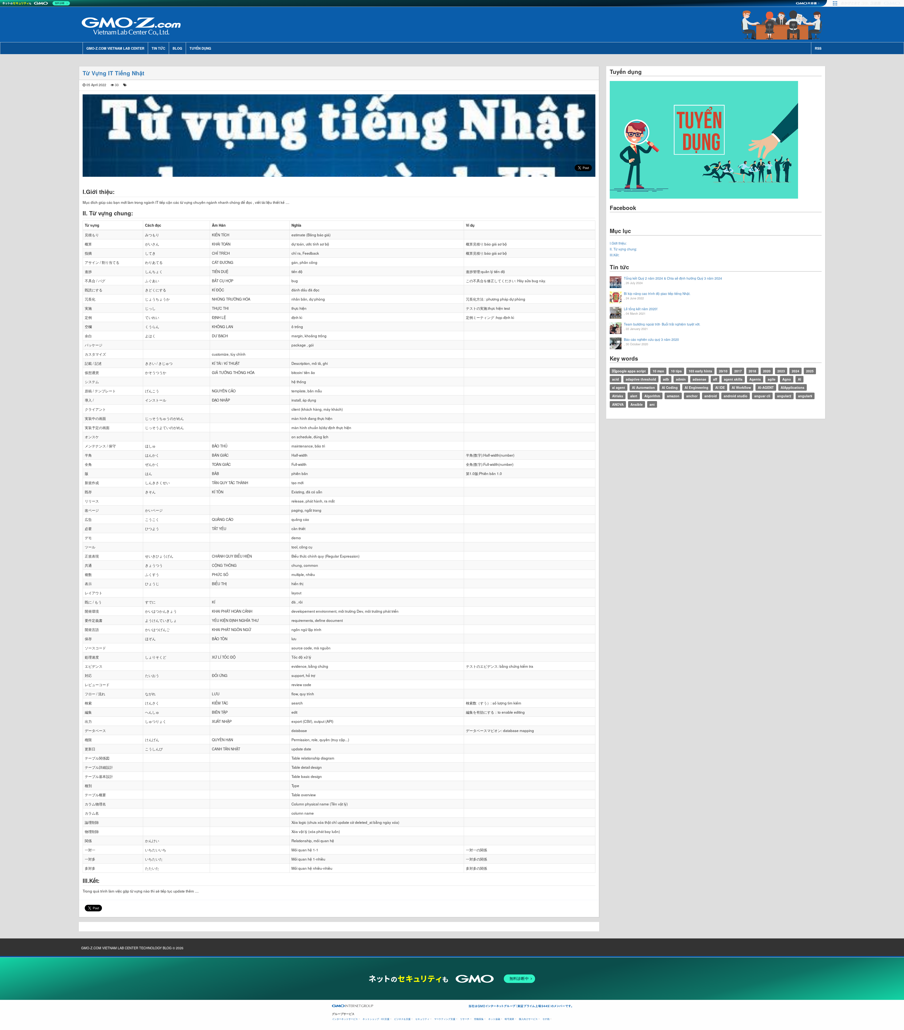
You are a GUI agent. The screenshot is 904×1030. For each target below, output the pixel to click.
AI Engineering (696, 387)
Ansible (636, 404)
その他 (545, 1019)
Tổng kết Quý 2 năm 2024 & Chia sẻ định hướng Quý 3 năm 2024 (673, 278)
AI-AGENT (766, 387)
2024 (795, 371)
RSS (818, 48)
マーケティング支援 (444, 1019)
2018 (752, 371)
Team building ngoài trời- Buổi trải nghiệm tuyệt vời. (662, 324)
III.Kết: (614, 255)
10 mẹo (658, 371)
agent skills (733, 379)
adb (666, 379)
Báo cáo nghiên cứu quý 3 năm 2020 (651, 339)
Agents (755, 379)
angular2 (784, 396)
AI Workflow (741, 387)
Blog (177, 48)
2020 (767, 371)
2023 (781, 371)
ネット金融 (494, 1019)
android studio (735, 396)
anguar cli (762, 396)
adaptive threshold (641, 379)
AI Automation (643, 387)
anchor (692, 396)
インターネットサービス (345, 1019)
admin (681, 379)
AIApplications (792, 387)
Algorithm (652, 396)
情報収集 (479, 1019)
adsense (699, 379)
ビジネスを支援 (402, 1019)
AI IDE (720, 387)
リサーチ (464, 1019)
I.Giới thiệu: (618, 243)
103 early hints (700, 371)
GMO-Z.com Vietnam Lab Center (115, 48)
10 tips (676, 371)
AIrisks (617, 396)
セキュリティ (422, 1019)
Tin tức (158, 48)
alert (633, 396)
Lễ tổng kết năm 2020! (641, 309)
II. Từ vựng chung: (623, 249)
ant (652, 404)
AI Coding (670, 387)
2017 (738, 371)
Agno (786, 379)
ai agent (618, 387)
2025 (810, 371)
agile (771, 379)
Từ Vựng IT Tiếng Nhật (113, 73)
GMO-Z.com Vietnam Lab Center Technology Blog (126, 948)
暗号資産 (509, 1019)
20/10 (723, 371)
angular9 (805, 396)
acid (615, 379)
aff (715, 379)
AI (799, 379)
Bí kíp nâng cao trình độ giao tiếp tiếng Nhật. (657, 293)
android (710, 396)
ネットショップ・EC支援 (376, 1019)
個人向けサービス (528, 1019)
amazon (673, 396)
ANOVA (618, 404)
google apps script (629, 371)
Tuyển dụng (200, 48)
